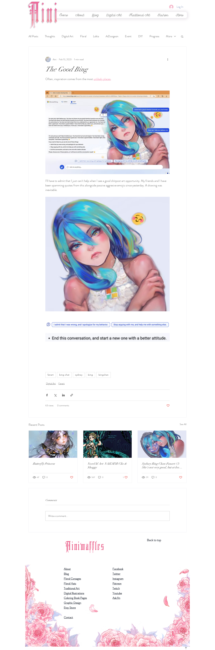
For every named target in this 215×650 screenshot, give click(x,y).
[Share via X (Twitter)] (55, 395)
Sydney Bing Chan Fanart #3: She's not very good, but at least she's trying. (161, 465)
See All (183, 424)
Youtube (117, 593)
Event (128, 36)
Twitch (116, 588)
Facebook (118, 569)
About (67, 569)
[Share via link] (71, 395)
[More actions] (168, 59)
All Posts (33, 36)
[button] (113, 15)
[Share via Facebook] (47, 395)
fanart (51, 374)
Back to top (154, 540)
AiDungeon (112, 36)
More (169, 36)
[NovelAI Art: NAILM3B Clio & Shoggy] (107, 444)
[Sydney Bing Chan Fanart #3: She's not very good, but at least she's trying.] (162, 444)
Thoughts (50, 36)
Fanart (61, 383)
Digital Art (67, 36)
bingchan (104, 374)
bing (90, 374)
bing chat (64, 374)
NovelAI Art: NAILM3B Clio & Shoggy (107, 465)
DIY (140, 36)
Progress (154, 36)
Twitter (116, 574)
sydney (78, 374)
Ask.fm (116, 598)
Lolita (96, 36)
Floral (83, 36)
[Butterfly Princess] (53, 444)
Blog (66, 574)
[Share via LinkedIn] (63, 395)
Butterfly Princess (44, 463)
